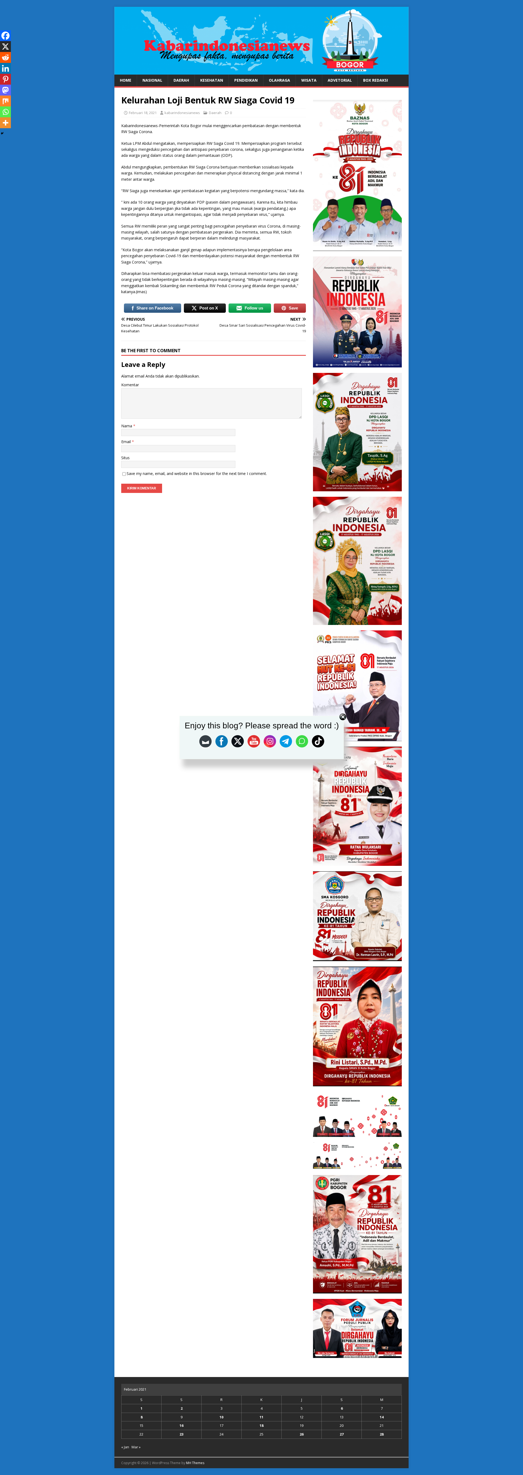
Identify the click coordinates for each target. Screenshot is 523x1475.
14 (382, 1417)
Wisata (309, 80)
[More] (5, 122)
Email (126, 441)
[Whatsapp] (5, 111)
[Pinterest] (5, 79)
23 (181, 1434)
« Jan (125, 1447)
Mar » (136, 1447)
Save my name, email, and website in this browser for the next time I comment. (197, 473)
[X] (5, 46)
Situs (125, 457)
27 (341, 1434)
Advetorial (340, 80)
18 (261, 1425)
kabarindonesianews (182, 112)
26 (301, 1434)
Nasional (152, 80)
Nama (127, 425)
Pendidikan (246, 80)
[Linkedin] (5, 68)
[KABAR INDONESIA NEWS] (261, 71)
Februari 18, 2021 (143, 112)
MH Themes (195, 1463)
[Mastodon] (5, 90)
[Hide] (2, 133)
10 (221, 1417)
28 (382, 1434)
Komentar (130, 384)
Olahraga (279, 80)
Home (125, 80)
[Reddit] (5, 57)
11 (261, 1417)
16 (181, 1425)
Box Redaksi (375, 80)
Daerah (181, 80)
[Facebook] (5, 35)
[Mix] (5, 101)
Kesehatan (211, 80)
